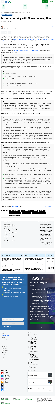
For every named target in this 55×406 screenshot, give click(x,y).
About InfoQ (4, 348)
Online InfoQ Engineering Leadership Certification (33, 348)
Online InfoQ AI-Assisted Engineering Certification (33, 355)
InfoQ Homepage (4, 12)
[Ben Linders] (2, 27)
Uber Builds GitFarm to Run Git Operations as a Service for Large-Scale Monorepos (34, 259)
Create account (5, 335)
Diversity (4, 359)
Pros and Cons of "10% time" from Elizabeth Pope (25, 50)
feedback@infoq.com (5, 399)
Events (3, 341)
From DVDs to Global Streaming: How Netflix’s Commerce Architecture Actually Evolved (34, 264)
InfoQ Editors (4, 346)
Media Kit (4, 352)
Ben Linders (6, 26)
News (10, 12)
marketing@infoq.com (5, 403)
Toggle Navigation (2, 1)
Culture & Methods (7, 14)
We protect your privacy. (6, 326)
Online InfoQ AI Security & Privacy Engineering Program (34, 336)
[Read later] (9, 32)
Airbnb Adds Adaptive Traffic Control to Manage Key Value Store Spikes (9, 241)
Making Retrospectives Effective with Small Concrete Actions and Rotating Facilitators (10, 229)
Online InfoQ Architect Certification (33, 342)
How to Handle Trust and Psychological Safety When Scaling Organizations (10, 237)
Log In (3, 337)
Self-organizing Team (15, 213)
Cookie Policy (39, 401)
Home (3, 333)
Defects (35, 210)
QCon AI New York (34, 362)
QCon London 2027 (34, 366)
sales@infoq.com (16, 399)
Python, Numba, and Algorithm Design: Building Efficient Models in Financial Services (10, 265)
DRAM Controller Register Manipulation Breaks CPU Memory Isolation (11, 270)
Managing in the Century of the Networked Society (26, 39)
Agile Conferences (26, 210)
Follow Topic (48, 206)
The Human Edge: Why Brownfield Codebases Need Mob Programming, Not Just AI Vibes (46, 243)
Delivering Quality (14, 215)
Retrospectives (26, 213)
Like (5, 32)
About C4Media (5, 350)
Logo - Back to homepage (8, 1)
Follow (51, 26)
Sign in (51, 1)
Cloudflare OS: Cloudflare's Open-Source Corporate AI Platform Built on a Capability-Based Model (46, 231)
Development (6, 255)
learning (42, 210)
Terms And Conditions (47, 400)
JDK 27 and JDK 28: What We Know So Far (46, 228)
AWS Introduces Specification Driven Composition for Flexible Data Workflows (46, 235)
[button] (13, 323)
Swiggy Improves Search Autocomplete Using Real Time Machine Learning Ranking (10, 225)
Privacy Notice (40, 400)
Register (45, 1)
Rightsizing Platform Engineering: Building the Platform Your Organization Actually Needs (10, 233)
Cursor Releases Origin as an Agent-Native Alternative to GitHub (45, 239)
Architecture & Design (31, 255)
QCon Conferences (6, 339)
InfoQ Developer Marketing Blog (7, 356)
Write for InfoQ (5, 344)
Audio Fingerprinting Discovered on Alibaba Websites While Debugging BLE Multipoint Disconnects (12, 259)
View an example (14, 284)
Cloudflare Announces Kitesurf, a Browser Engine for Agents (46, 225)
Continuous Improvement (39, 213)
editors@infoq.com (28, 399)
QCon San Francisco (34, 359)
